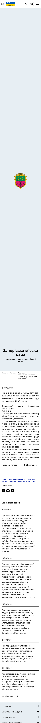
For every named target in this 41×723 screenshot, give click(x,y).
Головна (5, 373)
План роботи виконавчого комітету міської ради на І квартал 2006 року (18, 480)
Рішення (13, 373)
